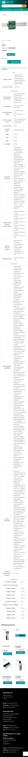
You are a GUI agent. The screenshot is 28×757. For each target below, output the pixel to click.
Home (2, 40)
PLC (6, 40)
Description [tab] (4, 69)
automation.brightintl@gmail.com (15, 747)
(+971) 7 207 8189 (14, 727)
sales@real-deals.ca (7, 9)
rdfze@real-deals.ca (12, 725)
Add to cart (11, 54)
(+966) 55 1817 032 (14, 750)
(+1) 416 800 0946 (18, 9)
